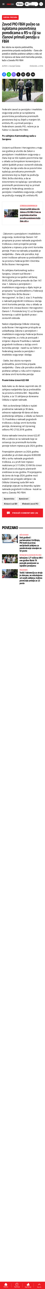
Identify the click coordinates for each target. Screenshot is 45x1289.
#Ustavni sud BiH (10, 503)
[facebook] (4, 74)
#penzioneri (23, 498)
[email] (23, 74)
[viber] (14, 74)
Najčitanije (28, 1287)
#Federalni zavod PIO (30, 503)
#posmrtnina (9, 498)
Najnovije (17, 1287)
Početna (6, 1287)
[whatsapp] (9, 74)
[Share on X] (18, 74)
